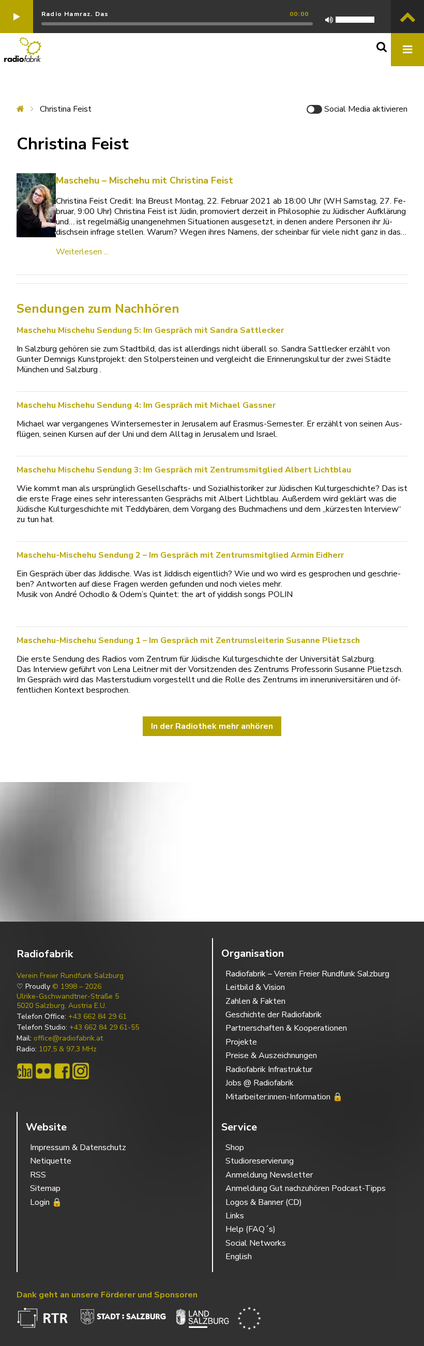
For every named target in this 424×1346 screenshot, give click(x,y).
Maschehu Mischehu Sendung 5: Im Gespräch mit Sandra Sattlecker (150, 330)
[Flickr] (43, 1071)
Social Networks (255, 1243)
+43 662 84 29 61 (97, 1016)
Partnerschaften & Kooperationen (286, 1028)
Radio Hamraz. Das (75, 14)
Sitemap (45, 1188)
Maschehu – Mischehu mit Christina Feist (144, 180)
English (238, 1256)
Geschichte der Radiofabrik (273, 1014)
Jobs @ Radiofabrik (259, 1083)
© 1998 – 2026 (76, 986)
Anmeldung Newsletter (269, 1175)
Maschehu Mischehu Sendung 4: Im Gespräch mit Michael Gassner (146, 405)
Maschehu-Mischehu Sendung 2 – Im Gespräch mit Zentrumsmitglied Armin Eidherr (180, 555)
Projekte (241, 1042)
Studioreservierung (259, 1161)
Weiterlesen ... (82, 251)
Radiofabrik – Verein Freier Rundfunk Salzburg (307, 974)
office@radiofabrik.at (68, 1038)
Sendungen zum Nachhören (98, 308)
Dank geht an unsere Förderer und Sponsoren (107, 1295)
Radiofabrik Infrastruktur (268, 1069)
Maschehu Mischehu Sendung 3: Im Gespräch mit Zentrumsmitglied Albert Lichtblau (184, 470)
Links (234, 1215)
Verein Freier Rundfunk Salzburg (70, 976)
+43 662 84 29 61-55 (104, 1027)
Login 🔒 (46, 1202)
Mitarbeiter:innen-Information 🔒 (284, 1097)
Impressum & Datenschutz (78, 1147)
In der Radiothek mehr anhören (212, 726)
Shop (234, 1147)
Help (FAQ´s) (250, 1229)
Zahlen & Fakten (255, 1001)
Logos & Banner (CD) (263, 1202)
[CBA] (25, 1071)
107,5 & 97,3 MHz (68, 1049)
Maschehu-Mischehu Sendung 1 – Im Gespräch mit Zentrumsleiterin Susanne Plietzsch (188, 640)
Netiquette (50, 1161)
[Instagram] (80, 1071)
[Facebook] (62, 1071)
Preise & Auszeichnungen (271, 1055)
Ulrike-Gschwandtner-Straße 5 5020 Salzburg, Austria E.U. (68, 1001)
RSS (38, 1175)
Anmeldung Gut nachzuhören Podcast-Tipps (305, 1188)
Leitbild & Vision (255, 987)
